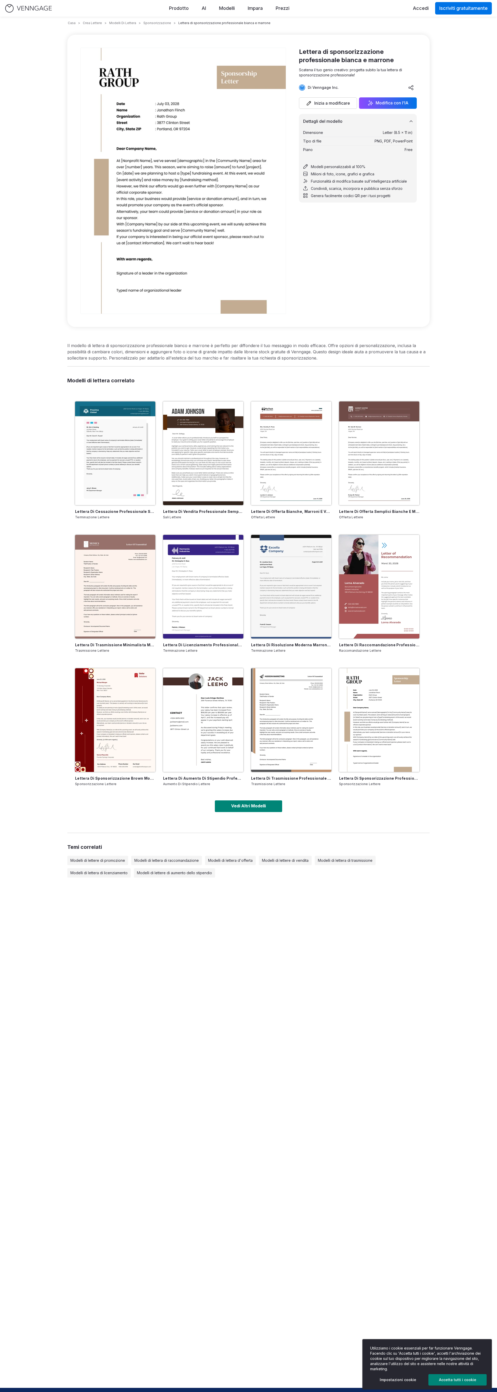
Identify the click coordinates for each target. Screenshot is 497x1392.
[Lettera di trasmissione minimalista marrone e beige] (115, 586)
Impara (255, 8)
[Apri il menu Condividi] (411, 87)
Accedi (421, 8)
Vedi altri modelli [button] (248, 805)
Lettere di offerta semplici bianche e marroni (379, 511)
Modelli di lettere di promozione (97, 860)
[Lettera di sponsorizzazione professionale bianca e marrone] (379, 720)
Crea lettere (92, 23)
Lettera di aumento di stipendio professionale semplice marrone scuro (203, 778)
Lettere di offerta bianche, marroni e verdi (291, 511)
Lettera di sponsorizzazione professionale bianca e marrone (379, 778)
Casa (72, 23)
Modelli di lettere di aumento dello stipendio (174, 873)
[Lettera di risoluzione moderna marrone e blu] (291, 586)
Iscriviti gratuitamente (463, 8)
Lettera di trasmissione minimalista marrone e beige (115, 645)
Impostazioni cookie (398, 1379)
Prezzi (282, 8)
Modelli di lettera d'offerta (230, 860)
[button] (328, 103)
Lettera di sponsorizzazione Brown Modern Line (115, 778)
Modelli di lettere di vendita (285, 860)
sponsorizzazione (157, 23)
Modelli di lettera (122, 23)
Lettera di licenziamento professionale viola (203, 645)
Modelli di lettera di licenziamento (99, 873)
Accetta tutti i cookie (457, 1379)
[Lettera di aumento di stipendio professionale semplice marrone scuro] (203, 720)
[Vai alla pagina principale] (28, 8)
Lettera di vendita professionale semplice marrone (203, 511)
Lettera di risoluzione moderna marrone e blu (291, 645)
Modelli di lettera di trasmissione (345, 860)
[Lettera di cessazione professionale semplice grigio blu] (115, 453)
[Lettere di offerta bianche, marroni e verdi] (291, 453)
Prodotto (179, 8)
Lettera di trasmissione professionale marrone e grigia (291, 778)
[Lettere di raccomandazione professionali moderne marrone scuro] (379, 586)
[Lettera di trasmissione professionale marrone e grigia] (291, 720)
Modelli (227, 8)
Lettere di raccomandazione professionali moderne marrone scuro (379, 645)
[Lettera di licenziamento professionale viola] (203, 586)
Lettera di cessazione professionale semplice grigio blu (115, 511)
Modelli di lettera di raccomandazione (166, 860)
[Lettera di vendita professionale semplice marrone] (203, 453)
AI (204, 8)
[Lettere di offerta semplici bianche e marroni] (379, 453)
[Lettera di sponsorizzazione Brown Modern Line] (115, 720)
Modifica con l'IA (392, 103)
